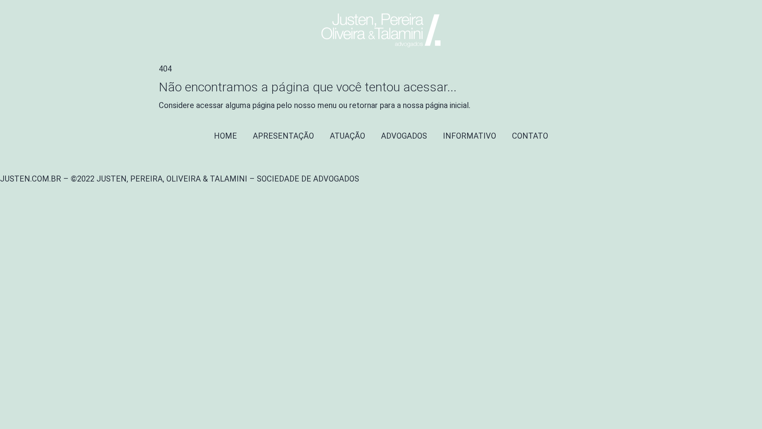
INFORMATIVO (469, 136)
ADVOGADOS (404, 136)
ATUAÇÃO (347, 136)
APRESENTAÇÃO (283, 136)
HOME (225, 136)
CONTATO (530, 136)
